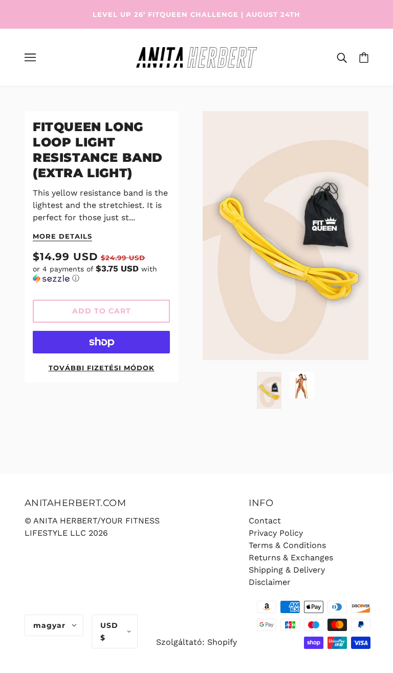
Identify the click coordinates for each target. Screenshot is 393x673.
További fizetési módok (102, 368)
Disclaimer (270, 582)
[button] (101, 273)
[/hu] (196, 56)
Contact (265, 520)
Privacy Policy (276, 533)
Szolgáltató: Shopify (196, 642)
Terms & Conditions (287, 545)
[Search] (342, 57)
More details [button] (62, 236)
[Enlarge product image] (285, 235)
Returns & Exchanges (291, 557)
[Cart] (364, 57)
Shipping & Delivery (287, 570)
